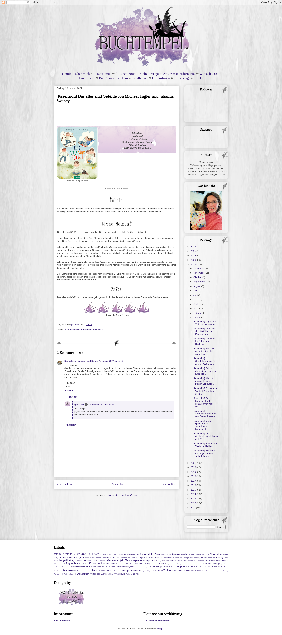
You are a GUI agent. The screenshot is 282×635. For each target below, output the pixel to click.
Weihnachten (83, 574)
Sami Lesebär (115, 571)
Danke (199, 78)
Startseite (117, 484)
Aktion (143, 554)
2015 (193, 489)
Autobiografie (166, 554)
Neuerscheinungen (142, 567)
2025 (193, 251)
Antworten (69, 390)
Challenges (140, 78)
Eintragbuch (187, 558)
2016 (193, 485)
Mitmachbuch (98, 567)
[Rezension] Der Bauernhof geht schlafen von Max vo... (203, 402)
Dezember (199, 268)
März (196, 308)
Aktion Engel (154, 554)
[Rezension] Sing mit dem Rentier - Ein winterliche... (203, 351)
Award (192, 554)
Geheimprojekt (115, 560)
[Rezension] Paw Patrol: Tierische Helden (205, 445)
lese (191, 564)
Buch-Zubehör (95, 558)
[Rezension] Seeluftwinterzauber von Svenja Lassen (204, 414)
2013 (193, 498)
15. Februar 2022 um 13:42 (101, 404)
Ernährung (196, 558)
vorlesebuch (214, 571)
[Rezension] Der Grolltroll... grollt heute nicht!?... (205, 436)
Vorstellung (224, 571)
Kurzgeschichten (183, 564)
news (175, 567)
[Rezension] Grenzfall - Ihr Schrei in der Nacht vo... (204, 341)
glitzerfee (79, 404)
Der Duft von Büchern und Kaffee (81, 361)
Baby (198, 554)
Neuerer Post (64, 484)
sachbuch (105, 571)
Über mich (82, 74)
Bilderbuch (75, 329)
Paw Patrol (200, 567)
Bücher (103, 558)
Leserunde (207, 564)
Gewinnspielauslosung (150, 560)
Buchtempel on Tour (113, 78)
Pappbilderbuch (186, 566)
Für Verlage (182, 78)
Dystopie (172, 557)
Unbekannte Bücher (181, 571)
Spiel (150, 571)
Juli (195, 290)
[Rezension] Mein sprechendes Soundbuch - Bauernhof (202, 425)
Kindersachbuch (110, 564)
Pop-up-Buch (211, 567)
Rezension (98, 329)
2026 (193, 246)
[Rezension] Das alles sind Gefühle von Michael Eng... (204, 331)
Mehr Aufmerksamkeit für (80, 567)
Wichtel (110, 574)
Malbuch (57, 567)
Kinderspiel (131, 564)
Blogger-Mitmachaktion (64, 557)
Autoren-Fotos (125, 74)
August (197, 286)
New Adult (167, 567)
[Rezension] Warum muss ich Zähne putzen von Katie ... (204, 381)
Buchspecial (112, 557)
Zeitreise (137, 574)
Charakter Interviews (153, 557)
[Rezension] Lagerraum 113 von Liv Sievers (205, 322)
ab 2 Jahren (118, 554)
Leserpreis (197, 564)
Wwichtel (129, 574)
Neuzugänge (156, 567)
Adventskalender (131, 554)
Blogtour (80, 557)
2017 (193, 480)
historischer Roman (178, 560)
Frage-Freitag (66, 560)
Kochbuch (155, 564)
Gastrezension (91, 560)
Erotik (203, 557)
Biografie (224, 554)
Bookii (87, 558)
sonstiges (125, 570)
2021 (193, 463)
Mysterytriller (128, 567)
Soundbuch (136, 570)
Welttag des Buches (98, 574)
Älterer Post (169, 484)
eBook (179, 558)
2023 (193, 260)
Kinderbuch (86, 329)
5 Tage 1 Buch (106, 554)
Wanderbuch (58, 574)
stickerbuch (158, 571)
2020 (193, 467)
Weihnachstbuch (70, 574)
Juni (195, 295)
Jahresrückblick (59, 564)
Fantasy (219, 557)
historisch (165, 561)
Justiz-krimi (85, 564)
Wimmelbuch (119, 574)
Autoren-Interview (180, 554)
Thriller (167, 570)
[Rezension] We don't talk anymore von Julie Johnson (204, 453)
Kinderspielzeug (143, 564)
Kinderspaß (122, 564)
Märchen (64, 567)
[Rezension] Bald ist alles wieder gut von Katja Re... (204, 371)
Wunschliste (208, 74)
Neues (66, 74)
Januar (197, 317)
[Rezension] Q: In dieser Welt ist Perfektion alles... (205, 391)
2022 (66, 329)
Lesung (215, 564)
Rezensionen (102, 74)
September (199, 281)
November (199, 272)
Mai (195, 299)
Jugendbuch (73, 563)
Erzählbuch (210, 558)
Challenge (139, 557)
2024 (193, 255)
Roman (95, 570)
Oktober (197, 277)
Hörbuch (201, 561)
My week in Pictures (114, 567)
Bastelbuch (204, 554)
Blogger (159, 628)
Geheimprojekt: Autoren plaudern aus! (168, 74)
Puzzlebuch (58, 571)
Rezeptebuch (86, 571)
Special (145, 571)
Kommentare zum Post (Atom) (122, 495)
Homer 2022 (192, 561)
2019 (193, 472)
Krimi (161, 563)
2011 (193, 507)
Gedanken (103, 561)
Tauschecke (86, 78)
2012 (193, 503)
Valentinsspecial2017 (200, 571)
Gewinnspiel (132, 560)
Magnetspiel (223, 564)
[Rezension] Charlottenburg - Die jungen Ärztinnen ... (204, 361)
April (196, 304)
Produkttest (222, 567)
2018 (193, 476)
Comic (165, 558)
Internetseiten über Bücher (216, 560)
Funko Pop (79, 561)
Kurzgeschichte (170, 564)
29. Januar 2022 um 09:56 (111, 361)
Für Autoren (161, 78)
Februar (197, 313)
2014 (193, 494)
